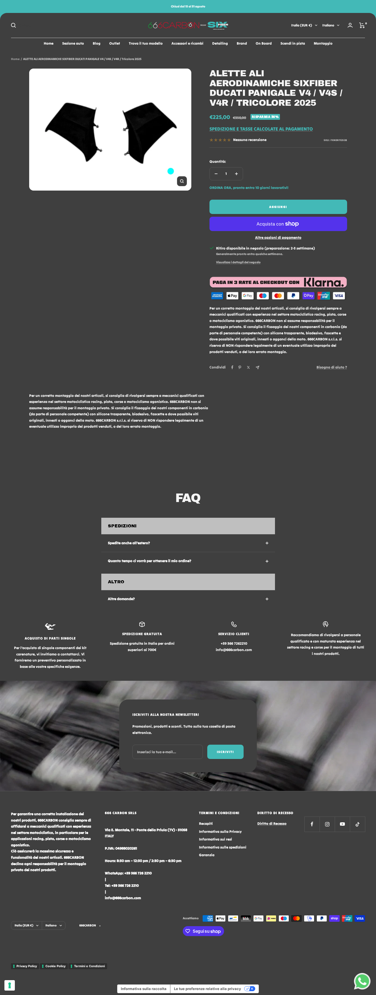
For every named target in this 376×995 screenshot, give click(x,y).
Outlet (114, 43)
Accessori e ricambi (187, 43)
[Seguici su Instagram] (327, 824)
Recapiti (206, 823)
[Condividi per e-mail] (257, 367)
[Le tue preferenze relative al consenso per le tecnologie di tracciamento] (9, 985)
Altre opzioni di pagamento (278, 237)
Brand (242, 43)
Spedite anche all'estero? (129, 543)
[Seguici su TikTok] (357, 824)
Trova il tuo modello (146, 43)
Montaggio (323, 43)
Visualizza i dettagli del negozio (238, 262)
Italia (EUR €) (301, 25)
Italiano (328, 25)
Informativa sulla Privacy (220, 831)
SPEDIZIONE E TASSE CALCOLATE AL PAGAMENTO (261, 129)
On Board (264, 43)
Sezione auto (73, 43)
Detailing (220, 43)
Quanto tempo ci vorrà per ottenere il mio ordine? (149, 560)
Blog (96, 43)
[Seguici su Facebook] (312, 824)
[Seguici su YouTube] (342, 824)
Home (48, 43)
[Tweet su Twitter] (248, 367)
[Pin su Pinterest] (239, 367)
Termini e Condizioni (89, 966)
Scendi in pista (292, 43)
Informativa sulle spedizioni (222, 847)
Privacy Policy (27, 966)
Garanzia (206, 855)
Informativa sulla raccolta (144, 988)
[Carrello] (362, 25)
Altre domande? (121, 599)
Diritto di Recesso (272, 823)
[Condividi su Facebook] (232, 367)
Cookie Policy (55, 966)
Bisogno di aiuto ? (332, 367)
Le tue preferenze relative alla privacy (207, 988)
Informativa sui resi (215, 839)
